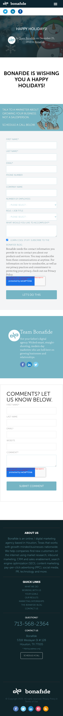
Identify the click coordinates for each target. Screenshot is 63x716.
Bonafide (40, 42)
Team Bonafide (27, 38)
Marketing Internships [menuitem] (31, 601)
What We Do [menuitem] (31, 587)
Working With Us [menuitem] (31, 590)
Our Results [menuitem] (31, 598)
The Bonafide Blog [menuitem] (31, 605)
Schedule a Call (31, 655)
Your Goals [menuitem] (31, 594)
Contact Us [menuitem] (31, 609)
